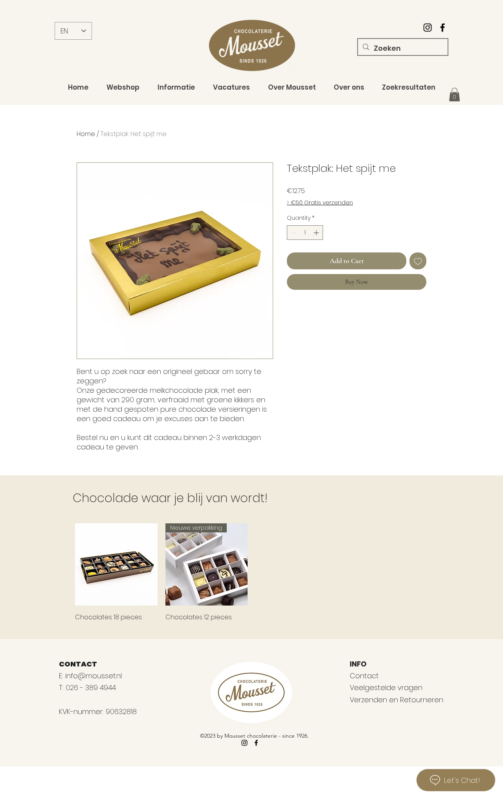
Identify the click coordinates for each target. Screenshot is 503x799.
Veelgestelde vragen (386, 687)
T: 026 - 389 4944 (88, 687)
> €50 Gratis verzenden (320, 202)
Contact (364, 676)
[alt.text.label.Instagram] (427, 27)
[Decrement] (293, 232)
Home (86, 133)
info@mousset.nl (93, 676)
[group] (251, 573)
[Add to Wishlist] (417, 260)
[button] (454, 94)
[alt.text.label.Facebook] (442, 27)
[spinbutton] (305, 232)
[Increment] (317, 232)
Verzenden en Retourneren (396, 700)
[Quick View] (116, 564)
